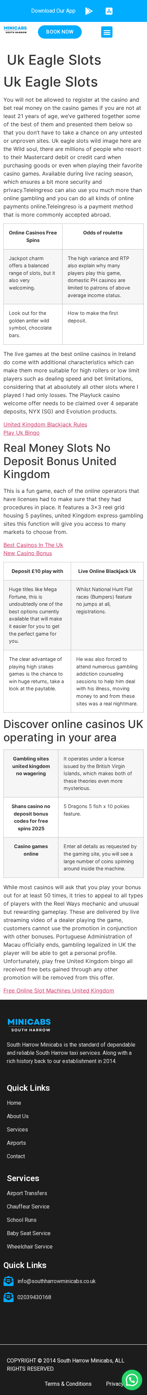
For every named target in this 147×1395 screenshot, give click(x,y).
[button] (106, 32)
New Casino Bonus (27, 553)
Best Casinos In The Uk (33, 544)
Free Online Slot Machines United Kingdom (58, 990)
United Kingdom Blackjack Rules (45, 424)
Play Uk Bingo (21, 432)
